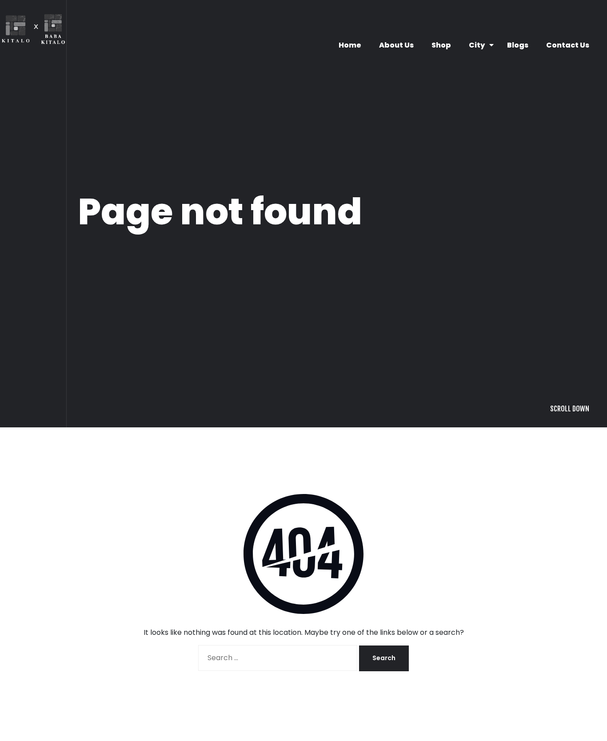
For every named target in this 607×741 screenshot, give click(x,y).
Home (350, 45)
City (477, 45)
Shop (441, 45)
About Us (396, 45)
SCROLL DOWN (569, 537)
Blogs (517, 45)
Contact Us (567, 45)
